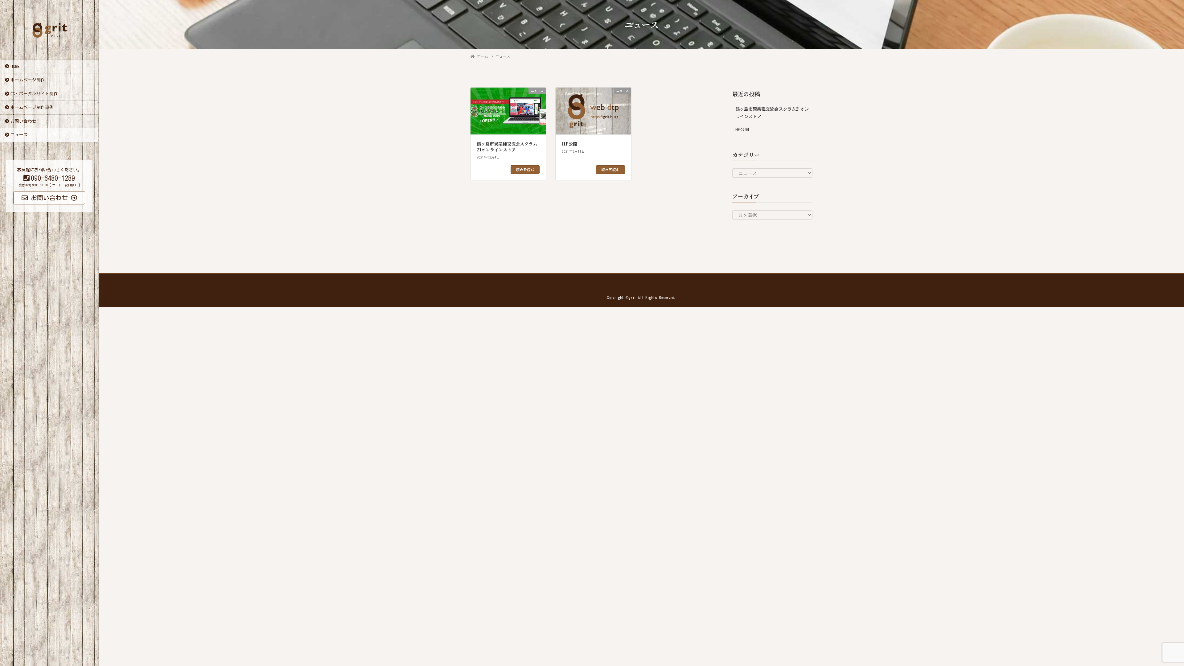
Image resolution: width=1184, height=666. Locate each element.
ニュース (19, 135)
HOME (14, 66)
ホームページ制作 (27, 80)
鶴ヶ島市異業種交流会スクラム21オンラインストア (507, 147)
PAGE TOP (1153, 640)
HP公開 (569, 144)
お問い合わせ (23, 121)
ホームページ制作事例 (32, 107)
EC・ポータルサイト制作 (34, 94)
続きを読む (525, 169)
